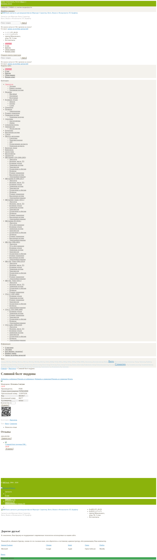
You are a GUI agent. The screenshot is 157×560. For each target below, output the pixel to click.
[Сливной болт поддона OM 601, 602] (6, 442)
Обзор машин (10, 49)
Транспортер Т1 (46, 367)
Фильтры (8, 92)
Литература (9, 155)
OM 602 (14, 361)
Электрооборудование (17, 177)
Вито (111, 361)
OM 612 (25, 361)
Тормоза (3, 367)
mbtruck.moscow (16, 518)
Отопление (9, 107)
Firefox (102, 545)
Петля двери (46, 364)
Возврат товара (10, 353)
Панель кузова (37, 364)
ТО (127, 364)
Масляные (13, 94)
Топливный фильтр (147, 364)
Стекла (7, 134)
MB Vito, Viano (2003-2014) (15, 261)
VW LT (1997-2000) (12, 294)
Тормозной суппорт (13, 367)
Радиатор (68, 364)
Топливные (13, 96)
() (10, 500)
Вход (22, 2)
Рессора (111, 364)
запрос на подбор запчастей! (18, 29)
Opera (87, 545)
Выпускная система (121, 361)
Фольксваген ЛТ (56, 367)
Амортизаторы (14, 111)
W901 (60, 361)
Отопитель (20, 364)
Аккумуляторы (14, 121)
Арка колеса (88, 361)
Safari (70, 545)
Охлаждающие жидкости (18, 144)
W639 (56, 361)
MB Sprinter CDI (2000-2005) (15, 157)
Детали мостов (14, 128)
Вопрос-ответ (10, 51)
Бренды (8, 48)
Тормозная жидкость (16, 146)
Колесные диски (11, 148)
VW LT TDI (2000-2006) (14, 309)
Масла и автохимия (12, 136)
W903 (69, 361)
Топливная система (16, 90)
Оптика (12, 103)
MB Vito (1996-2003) (12, 242)
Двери (136, 361)
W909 (82, 361)
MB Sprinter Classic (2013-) (14, 200)
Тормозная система (12, 115)
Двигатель (9, 84)
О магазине (9, 347)
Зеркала (12, 102)
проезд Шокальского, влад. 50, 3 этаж (13, 37)
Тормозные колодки (16, 117)
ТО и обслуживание (16, 225)
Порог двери (61, 364)
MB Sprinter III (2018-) (13, 221)
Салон (11, 105)
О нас (7, 46)
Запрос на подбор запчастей (15, 355)
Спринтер (120, 364)
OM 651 (42, 361)
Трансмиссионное (16, 140)
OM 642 (31, 361)
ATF (10, 142)
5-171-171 (11, 34)
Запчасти (8, 44)
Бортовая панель (98, 361)
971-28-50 (11, 32)
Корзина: (6, 4)
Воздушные (13, 98)
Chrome (48, 545)
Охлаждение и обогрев (17, 169)
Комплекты (9, 150)
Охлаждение (28, 364)
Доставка (8, 349)
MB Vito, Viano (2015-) (13, 281)
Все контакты (10, 40)
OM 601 (8, 361)
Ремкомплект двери (89, 364)
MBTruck (6, 482)
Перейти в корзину (8, 11)
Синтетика (13, 138)
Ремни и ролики (15, 88)
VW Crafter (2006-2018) (13, 325)
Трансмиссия (10, 127)
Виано (106, 361)
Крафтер (148, 361)
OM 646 (36, 361)
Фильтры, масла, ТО (16, 161)
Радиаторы (9, 130)
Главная (4, 368)
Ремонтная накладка (102, 364)
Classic (3, 361)
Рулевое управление (12, 113)
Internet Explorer (7, 545)
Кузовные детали (11, 100)
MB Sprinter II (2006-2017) (14, 179)
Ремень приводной (77, 364)
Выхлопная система (12, 132)
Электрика (9, 119)
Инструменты (10, 154)
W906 (78, 361)
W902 (65, 361)
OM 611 (19, 361)
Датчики (12, 86)
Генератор (130, 361)
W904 (73, 361)
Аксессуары (9, 152)
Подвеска (8, 109)
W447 (47, 361)
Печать (70, 379)
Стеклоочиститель (12, 125)
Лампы (12, 123)
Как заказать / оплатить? (14, 351)
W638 (51, 361)
